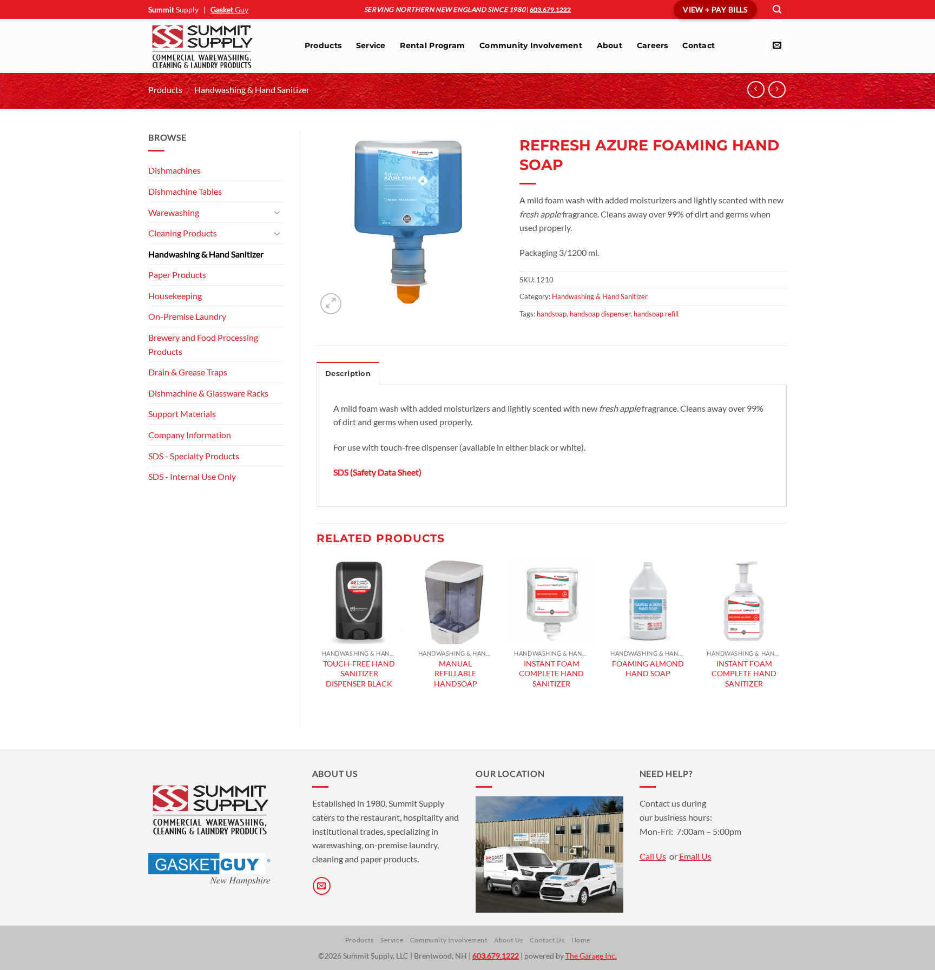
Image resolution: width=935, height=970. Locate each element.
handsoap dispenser (600, 313)
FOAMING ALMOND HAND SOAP (648, 668)
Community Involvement (530, 45)
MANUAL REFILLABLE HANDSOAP (455, 673)
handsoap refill (656, 313)
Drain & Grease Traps (187, 372)
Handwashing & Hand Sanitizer (252, 89)
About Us (508, 940)
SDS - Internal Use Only (192, 476)
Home (580, 940)
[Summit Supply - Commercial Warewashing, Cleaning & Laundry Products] (215, 46)
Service (371, 45)
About (609, 45)
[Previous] (317, 634)
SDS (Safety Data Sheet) (377, 472)
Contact (698, 45)
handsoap (552, 313)
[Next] (786, 634)
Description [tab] (348, 373)
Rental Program (432, 45)
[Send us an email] (777, 45)
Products (323, 45)
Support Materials (182, 413)
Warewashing (173, 212)
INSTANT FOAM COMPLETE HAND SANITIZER (551, 673)
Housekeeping (175, 296)
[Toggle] (277, 212)
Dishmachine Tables (185, 191)
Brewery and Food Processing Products (203, 344)
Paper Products (177, 274)
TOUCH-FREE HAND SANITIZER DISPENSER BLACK (359, 673)
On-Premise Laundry (187, 316)
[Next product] (755, 89)
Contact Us (547, 940)
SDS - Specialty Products (193, 456)
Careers (652, 45)
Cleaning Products (182, 233)
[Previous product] (776, 89)
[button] (777, 9)
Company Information (189, 435)
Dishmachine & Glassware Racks (208, 393)
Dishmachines (174, 170)
